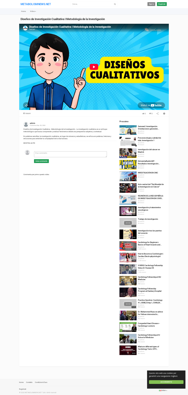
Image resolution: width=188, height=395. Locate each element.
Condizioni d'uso (41, 382)
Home (23, 11)
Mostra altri (29, 143)
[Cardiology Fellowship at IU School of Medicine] (128, 339)
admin (32, 123)
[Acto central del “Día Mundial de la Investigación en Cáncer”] (128, 188)
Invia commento (41, 161)
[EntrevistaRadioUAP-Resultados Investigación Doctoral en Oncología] (128, 165)
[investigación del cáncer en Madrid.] (128, 153)
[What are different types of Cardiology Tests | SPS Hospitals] (128, 350)
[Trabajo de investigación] (128, 223)
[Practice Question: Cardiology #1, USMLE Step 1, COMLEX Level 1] (128, 304)
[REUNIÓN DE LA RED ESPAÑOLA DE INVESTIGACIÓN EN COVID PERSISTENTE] (128, 199)
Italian (163, 390)
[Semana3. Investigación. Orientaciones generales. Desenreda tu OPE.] (128, 130)
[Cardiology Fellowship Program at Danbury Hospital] (128, 292)
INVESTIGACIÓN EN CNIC (148, 173)
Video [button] (32, 11)
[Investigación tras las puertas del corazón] (128, 234)
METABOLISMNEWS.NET (36, 4)
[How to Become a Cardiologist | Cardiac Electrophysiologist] (128, 257)
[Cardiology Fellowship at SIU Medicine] (128, 281)
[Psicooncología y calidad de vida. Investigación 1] (128, 141)
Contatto (29, 382)
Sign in (151, 4)
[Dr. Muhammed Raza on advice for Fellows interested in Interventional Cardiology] (128, 315)
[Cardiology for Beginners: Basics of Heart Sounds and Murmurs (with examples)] (128, 246)
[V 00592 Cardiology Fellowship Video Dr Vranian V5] (128, 269)
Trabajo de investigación (148, 219)
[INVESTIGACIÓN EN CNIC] (128, 176)
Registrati (161, 4)
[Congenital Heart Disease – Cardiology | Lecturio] (128, 327)
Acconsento (166, 382)
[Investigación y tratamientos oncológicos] (128, 211)
